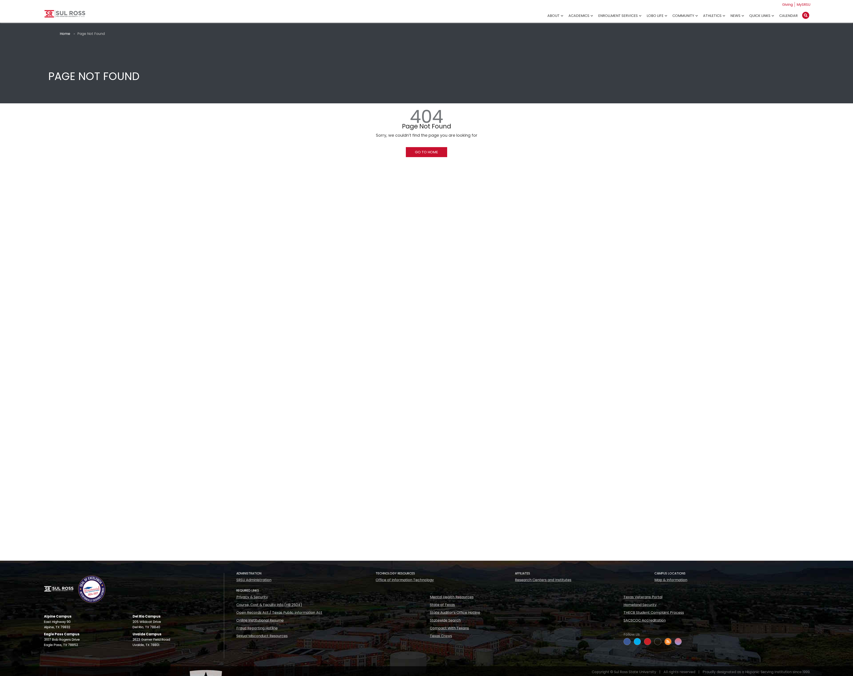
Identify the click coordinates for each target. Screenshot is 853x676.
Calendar (788, 15)
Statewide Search (445, 620)
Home (65, 33)
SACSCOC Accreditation (645, 620)
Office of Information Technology (405, 579)
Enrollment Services (618, 15)
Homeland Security (640, 604)
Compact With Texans (449, 628)
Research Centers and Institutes (543, 579)
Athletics (712, 15)
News (735, 15)
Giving (787, 4)
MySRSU (803, 4)
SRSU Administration (253, 579)
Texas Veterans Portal (643, 597)
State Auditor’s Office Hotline (455, 612)
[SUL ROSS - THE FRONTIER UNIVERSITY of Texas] (65, 15)
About (553, 15)
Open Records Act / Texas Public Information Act (279, 612)
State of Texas (442, 604)
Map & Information (670, 579)
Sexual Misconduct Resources (262, 635)
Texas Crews (441, 635)
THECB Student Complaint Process (654, 612)
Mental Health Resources (452, 597)
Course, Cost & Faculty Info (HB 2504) (269, 604)
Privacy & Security (252, 597)
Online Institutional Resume (260, 620)
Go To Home (426, 152)
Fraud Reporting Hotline (257, 628)
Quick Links (759, 15)
